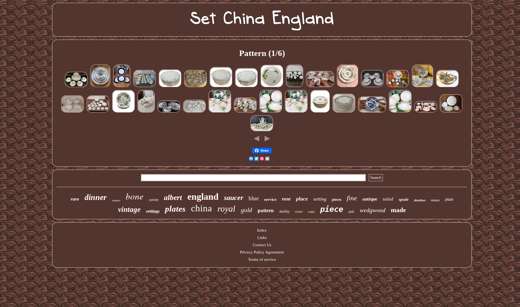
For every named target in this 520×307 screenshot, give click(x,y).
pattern (266, 210)
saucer (233, 198)
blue (254, 198)
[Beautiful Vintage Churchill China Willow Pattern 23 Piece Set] (195, 87)
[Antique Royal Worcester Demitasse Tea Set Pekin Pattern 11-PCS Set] (262, 131)
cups (311, 211)
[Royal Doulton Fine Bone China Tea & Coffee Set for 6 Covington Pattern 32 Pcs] (220, 112)
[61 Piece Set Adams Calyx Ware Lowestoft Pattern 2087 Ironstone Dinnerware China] (98, 112)
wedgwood (372, 210)
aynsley (153, 200)
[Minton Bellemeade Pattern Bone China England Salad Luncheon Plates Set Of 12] (246, 87)
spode (404, 199)
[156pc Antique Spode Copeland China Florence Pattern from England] (245, 112)
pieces (336, 200)
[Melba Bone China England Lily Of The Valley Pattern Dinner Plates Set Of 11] (272, 87)
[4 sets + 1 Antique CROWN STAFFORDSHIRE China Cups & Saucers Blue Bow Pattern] (372, 87)
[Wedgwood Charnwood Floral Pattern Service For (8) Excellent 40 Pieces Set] (100, 87)
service (270, 199)
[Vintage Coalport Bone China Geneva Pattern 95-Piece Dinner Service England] (144, 87)
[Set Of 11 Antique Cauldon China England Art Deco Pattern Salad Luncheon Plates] (344, 112)
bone (135, 196)
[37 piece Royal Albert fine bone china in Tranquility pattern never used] (426, 112)
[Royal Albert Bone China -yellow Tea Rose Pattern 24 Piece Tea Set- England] (146, 112)
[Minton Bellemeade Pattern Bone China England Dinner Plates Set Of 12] (170, 87)
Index (262, 230)
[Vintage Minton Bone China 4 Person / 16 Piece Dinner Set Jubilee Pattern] (271, 112)
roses (299, 211)
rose (286, 199)
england (203, 197)
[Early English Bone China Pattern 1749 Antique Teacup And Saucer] (372, 112)
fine (352, 198)
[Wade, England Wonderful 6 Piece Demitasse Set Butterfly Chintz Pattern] (447, 87)
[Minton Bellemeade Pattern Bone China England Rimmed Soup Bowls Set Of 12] (221, 87)
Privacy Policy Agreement (262, 252)
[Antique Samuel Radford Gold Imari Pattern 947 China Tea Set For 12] (320, 87)
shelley (284, 211)
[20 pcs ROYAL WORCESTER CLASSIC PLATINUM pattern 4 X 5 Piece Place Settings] (76, 87)
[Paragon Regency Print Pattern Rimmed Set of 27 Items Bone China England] (398, 87)
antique (369, 199)
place (302, 199)
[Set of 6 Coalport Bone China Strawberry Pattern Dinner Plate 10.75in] (123, 112)
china (201, 208)
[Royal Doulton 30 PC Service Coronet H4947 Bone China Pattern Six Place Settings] (451, 112)
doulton (419, 200)
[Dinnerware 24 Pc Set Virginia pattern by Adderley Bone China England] (347, 87)
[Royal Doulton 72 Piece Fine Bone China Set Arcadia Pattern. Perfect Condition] (294, 87)
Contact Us (262, 245)
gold (246, 210)
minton (435, 200)
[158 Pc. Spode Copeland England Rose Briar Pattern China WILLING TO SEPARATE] (194, 112)
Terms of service (262, 259)
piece (331, 209)
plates (175, 208)
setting (319, 199)
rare (75, 199)
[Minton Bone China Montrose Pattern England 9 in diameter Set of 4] (72, 112)
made (398, 209)
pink (351, 211)
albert (173, 197)
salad (388, 199)
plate (449, 199)
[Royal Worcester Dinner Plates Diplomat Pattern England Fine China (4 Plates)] (121, 87)
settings (153, 211)
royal (226, 208)
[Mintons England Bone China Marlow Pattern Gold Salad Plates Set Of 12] (320, 112)
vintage (129, 209)
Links (262, 237)
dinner (95, 197)
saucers (116, 200)
